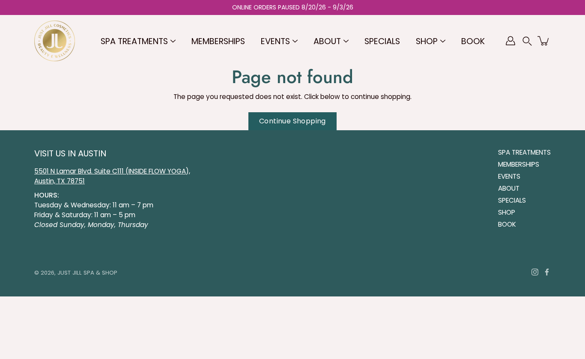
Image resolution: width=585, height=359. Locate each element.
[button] (527, 41)
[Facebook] (547, 272)
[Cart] (544, 41)
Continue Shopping (292, 121)
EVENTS (275, 41)
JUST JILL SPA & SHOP (87, 273)
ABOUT (327, 41)
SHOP (427, 41)
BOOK (473, 41)
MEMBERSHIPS (218, 41)
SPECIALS (382, 41)
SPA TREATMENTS (134, 41)
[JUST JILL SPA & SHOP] (54, 40)
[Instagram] (535, 272)
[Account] (510, 41)
